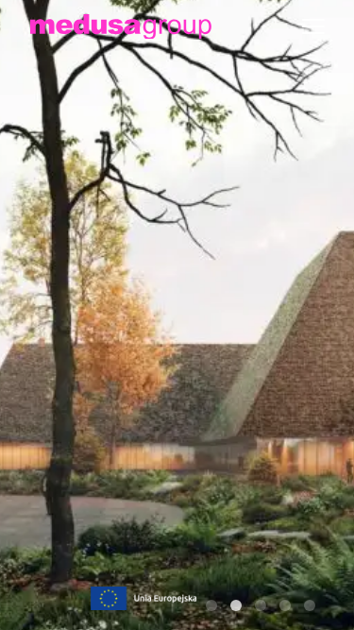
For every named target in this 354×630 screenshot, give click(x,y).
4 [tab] (285, 605)
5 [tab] (309, 605)
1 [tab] (211, 605)
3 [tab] (260, 605)
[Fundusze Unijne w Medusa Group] (143, 596)
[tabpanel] (177, 315)
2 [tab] (236, 605)
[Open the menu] (313, 26)
